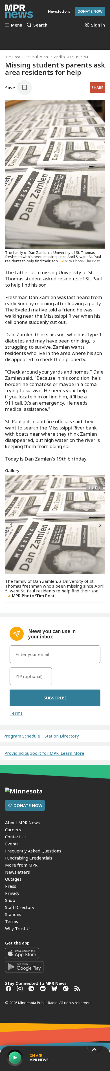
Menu (16, 25)
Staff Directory (19, 907)
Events (12, 844)
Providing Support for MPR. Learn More (44, 753)
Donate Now (90, 11)
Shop (10, 900)
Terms (16, 713)
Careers (13, 829)
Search (40, 25)
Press (10, 886)
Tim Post (12, 56)
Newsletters (17, 872)
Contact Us (16, 836)
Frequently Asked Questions (33, 851)
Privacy (12, 893)
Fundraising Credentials (28, 858)
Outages (13, 879)
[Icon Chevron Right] (99, 525)
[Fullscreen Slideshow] (11, 487)
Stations (13, 914)
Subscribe (55, 698)
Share (97, 87)
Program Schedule (21, 736)
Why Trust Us (18, 928)
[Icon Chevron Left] (10, 525)
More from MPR (21, 865)
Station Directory (62, 736)
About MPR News (22, 822)
